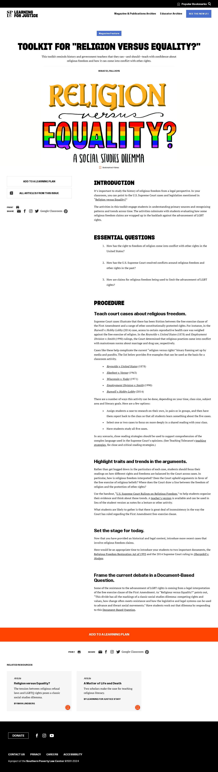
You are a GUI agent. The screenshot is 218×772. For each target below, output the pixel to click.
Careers (52, 754)
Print (10, 207)
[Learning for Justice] (26, 14)
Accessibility (73, 754)
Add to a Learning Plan (39, 181)
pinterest (65, 211)
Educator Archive (171, 14)
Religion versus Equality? (110, 199)
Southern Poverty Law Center (45, 761)
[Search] (209, 4)
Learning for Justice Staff (104, 699)
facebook (24, 211)
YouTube (52, 735)
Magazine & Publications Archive (135, 14)
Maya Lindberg (26, 704)
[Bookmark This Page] (67, 707)
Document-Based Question (119, 610)
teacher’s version (161, 498)
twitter (37, 211)
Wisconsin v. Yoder (118, 379)
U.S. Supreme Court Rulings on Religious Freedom (146, 494)
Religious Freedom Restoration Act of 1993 (120, 554)
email (19, 211)
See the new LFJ (199, 14)
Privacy (35, 754)
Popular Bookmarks (194, 4)
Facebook (37, 735)
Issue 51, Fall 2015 (109, 71)
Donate (18, 735)
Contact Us (16, 754)
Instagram (31, 211)
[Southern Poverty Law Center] (10, 14)
